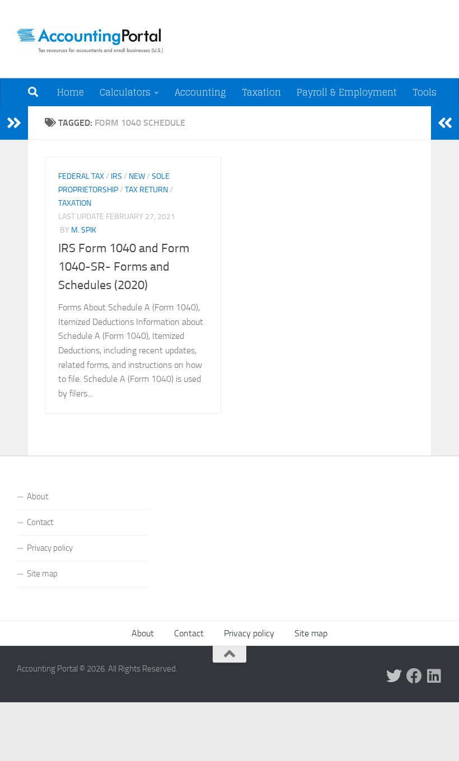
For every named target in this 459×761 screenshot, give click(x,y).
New (137, 176)
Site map (42, 574)
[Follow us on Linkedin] (434, 676)
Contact (40, 522)
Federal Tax (81, 176)
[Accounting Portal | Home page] (93, 39)
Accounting (200, 92)
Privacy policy (50, 548)
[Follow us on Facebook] (414, 676)
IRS (116, 176)
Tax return (146, 190)
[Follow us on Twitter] (394, 676)
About (37, 496)
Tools (425, 92)
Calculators (125, 92)
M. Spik (83, 230)
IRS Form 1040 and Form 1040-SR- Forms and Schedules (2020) (123, 266)
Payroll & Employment (347, 92)
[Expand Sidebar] (14, 123)
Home (70, 92)
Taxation (261, 92)
